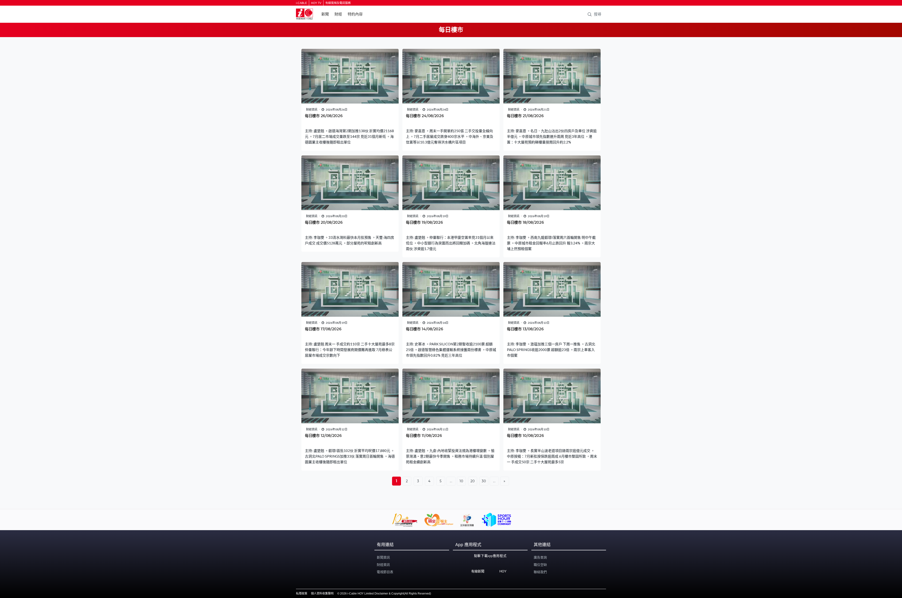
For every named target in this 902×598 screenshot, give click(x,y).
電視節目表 (385, 572)
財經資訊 (383, 565)
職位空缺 (540, 565)
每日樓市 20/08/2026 (324, 222)
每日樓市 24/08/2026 (425, 116)
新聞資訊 (383, 557)
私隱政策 (301, 593)
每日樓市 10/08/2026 (525, 435)
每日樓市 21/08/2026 (525, 116)
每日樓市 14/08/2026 (424, 329)
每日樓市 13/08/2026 (525, 329)
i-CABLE (301, 3)
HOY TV (316, 3)
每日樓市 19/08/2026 (424, 222)
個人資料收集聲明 (322, 593)
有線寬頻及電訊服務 (338, 3)
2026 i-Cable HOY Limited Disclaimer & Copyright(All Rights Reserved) (385, 593)
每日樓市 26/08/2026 (324, 116)
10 (461, 481)
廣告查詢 (540, 557)
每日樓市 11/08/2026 (424, 435)
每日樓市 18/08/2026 (525, 222)
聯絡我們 (540, 572)
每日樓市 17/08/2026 (323, 329)
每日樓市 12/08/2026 (323, 435)
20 (472, 481)
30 (484, 481)
